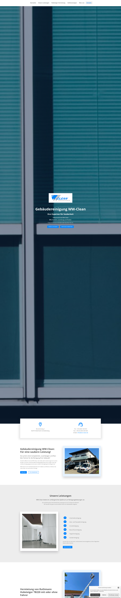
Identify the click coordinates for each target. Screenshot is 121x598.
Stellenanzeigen (72, 3)
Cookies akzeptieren (95, 594)
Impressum (101, 591)
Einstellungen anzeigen (113, 594)
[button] (118, 587)
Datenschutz (95, 591)
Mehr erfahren (67, 547)
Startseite (33, 3)
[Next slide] (97, 584)
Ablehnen (104, 594)
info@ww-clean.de (82, 433)
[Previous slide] (66, 584)
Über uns (81, 3)
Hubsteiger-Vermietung (58, 3)
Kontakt (89, 3)
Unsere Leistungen (43, 3)
